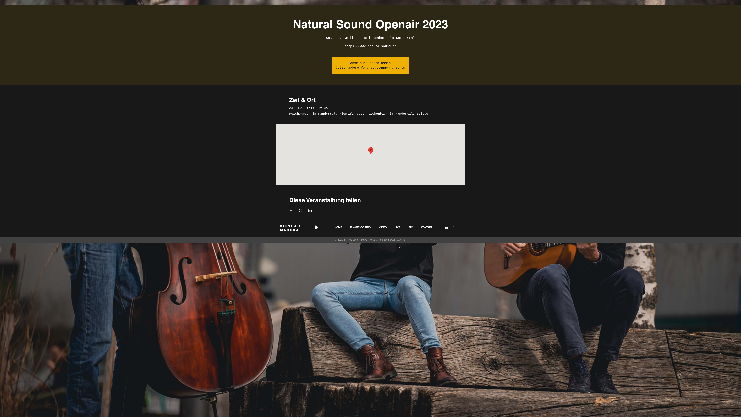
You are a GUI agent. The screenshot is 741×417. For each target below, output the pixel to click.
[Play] (316, 227)
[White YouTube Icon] (447, 228)
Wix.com (401, 240)
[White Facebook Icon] (453, 228)
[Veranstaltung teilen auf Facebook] (291, 210)
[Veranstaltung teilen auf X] (300, 210)
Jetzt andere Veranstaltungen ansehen (370, 68)
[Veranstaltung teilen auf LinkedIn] (310, 210)
